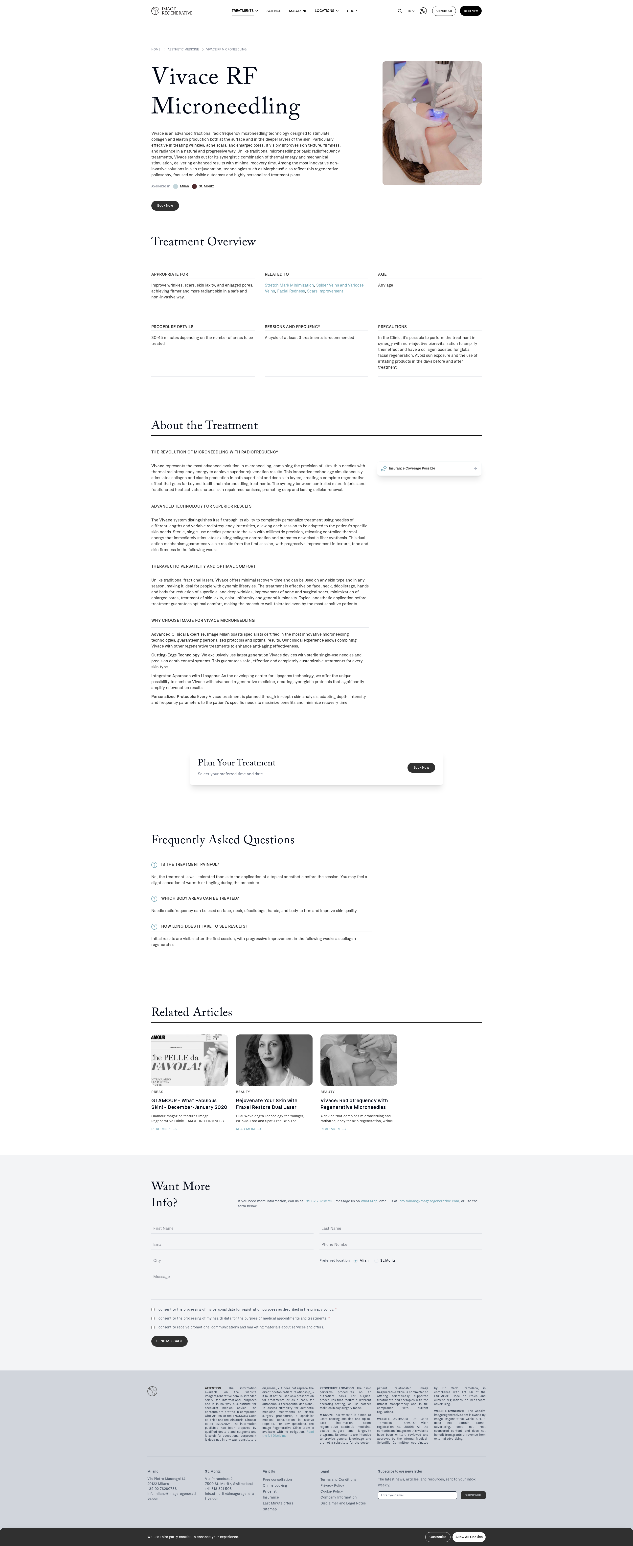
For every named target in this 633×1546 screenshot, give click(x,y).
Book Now (471, 11)
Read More (161, 1129)
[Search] (400, 11)
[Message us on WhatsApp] (423, 11)
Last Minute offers (278, 1503)
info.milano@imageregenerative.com (429, 1201)
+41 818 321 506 (218, 1489)
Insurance (271, 1497)
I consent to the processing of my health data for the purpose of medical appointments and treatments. (243, 1318)
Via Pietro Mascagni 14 (166, 1479)
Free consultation (277, 1480)
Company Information (338, 1497)
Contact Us (444, 11)
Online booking (275, 1485)
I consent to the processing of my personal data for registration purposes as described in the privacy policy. (247, 1309)
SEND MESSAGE (169, 1341)
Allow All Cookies (469, 1537)
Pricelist (270, 1491)
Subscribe (473, 1495)
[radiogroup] (374, 1260)
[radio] (356, 1261)
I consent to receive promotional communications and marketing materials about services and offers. (240, 1327)
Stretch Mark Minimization (289, 285)
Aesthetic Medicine (183, 49)
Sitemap (270, 1509)
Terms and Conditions (338, 1480)
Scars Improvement (325, 291)
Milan (364, 1260)
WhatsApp (369, 1201)
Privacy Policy (332, 1485)
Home (155, 49)
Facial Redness (291, 291)
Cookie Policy (331, 1491)
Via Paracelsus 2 (218, 1479)
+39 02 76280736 (319, 1201)
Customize (438, 1537)
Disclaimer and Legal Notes (343, 1503)
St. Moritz (387, 1260)
